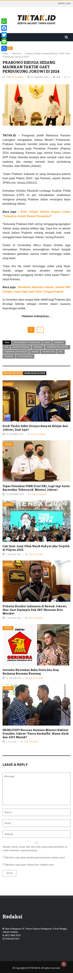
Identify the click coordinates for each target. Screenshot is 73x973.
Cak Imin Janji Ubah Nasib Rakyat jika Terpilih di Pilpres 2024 (36, 547)
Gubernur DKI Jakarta (57, 347)
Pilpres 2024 (49, 352)
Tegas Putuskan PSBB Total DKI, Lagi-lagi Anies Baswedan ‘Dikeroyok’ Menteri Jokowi (36, 487)
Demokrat (59, 342)
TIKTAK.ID (35, 967)
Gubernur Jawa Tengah (16, 352)
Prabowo (9, 356)
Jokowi (34, 352)
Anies (47, 342)
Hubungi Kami (12, 938)
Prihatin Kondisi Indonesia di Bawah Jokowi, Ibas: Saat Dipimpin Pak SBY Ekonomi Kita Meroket (35, 609)
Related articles (13, 373)
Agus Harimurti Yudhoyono (27, 342)
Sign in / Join (64, 3)
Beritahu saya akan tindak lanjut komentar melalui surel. (35, 857)
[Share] (4, 48)
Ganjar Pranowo (21, 347)
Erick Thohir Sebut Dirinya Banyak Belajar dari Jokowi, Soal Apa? (35, 427)
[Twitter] (4, 34)
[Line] (4, 41)
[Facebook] (4, 28)
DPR (6, 347)
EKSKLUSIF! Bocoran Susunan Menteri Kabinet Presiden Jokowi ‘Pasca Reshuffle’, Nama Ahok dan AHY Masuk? (36, 733)
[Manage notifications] (64, 964)
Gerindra (37, 347)
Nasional (8, 384)
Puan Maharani (25, 356)
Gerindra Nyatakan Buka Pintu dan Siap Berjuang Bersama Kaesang (31, 671)
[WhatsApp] (4, 21)
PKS (61, 352)
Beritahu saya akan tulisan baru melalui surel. (29, 864)
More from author (34, 373)
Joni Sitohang (14, 77)
